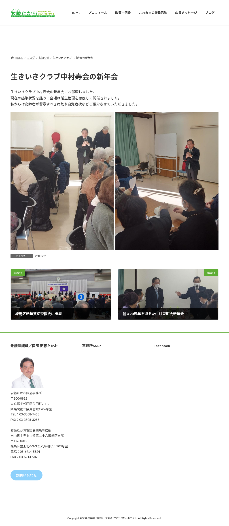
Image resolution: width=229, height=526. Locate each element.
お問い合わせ (26, 475)
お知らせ (40, 256)
